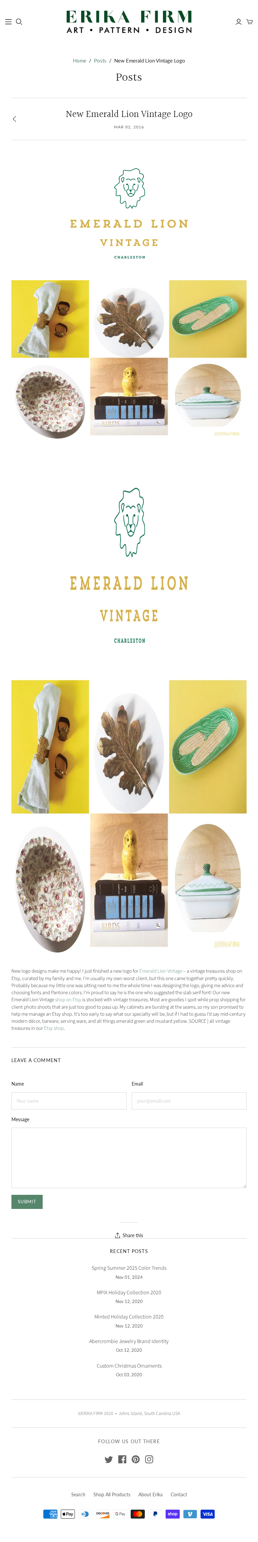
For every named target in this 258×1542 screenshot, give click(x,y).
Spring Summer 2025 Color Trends (129, 1268)
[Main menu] (8, 21)
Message (20, 1119)
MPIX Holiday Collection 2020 (129, 1292)
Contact (179, 1494)
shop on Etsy (68, 999)
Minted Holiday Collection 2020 (129, 1317)
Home (79, 60)
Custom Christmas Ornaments (129, 1366)
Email (137, 1084)
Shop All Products (111, 1494)
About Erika (150, 1494)
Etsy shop (54, 1028)
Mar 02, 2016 (129, 126)
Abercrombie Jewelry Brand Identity (129, 1341)
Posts (100, 60)
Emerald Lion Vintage (160, 971)
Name (17, 1084)
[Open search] (19, 21)
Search (78, 1494)
